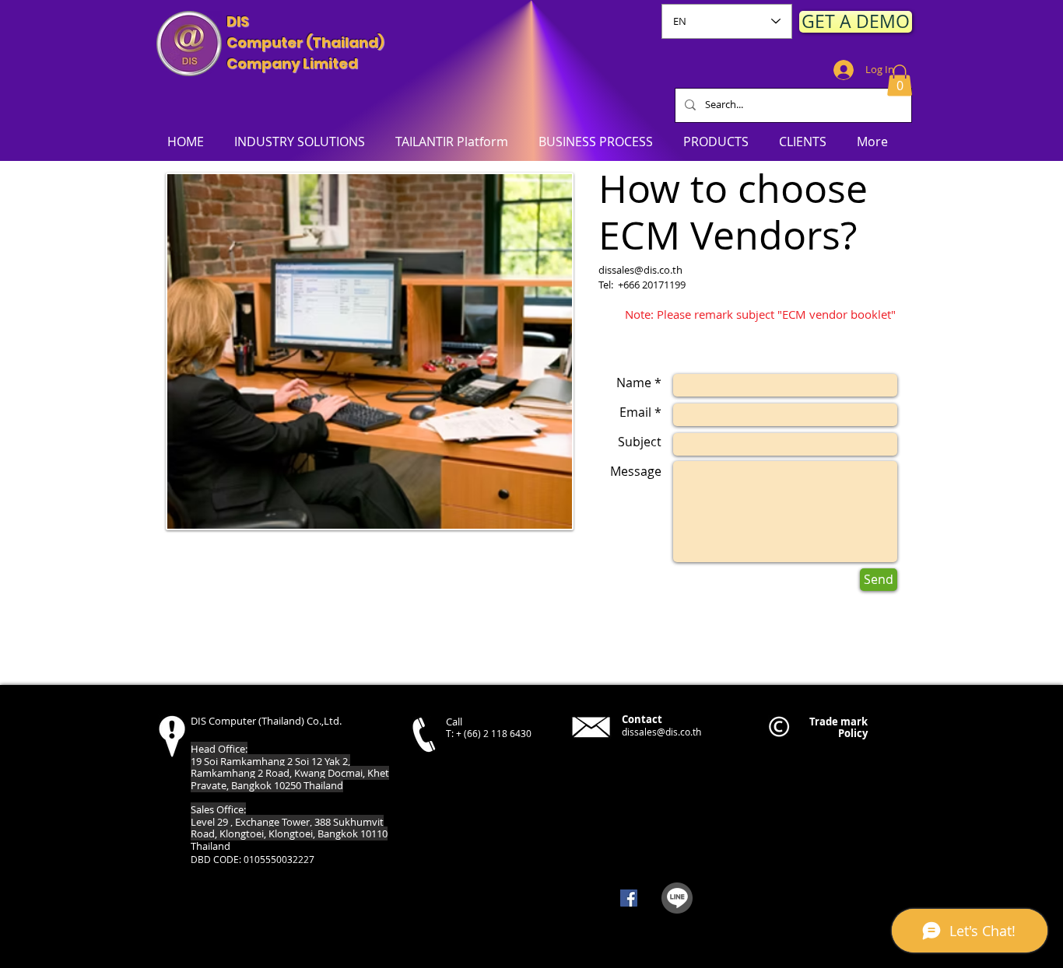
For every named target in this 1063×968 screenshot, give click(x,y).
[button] (899, 80)
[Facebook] (628, 898)
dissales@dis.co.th (640, 270)
